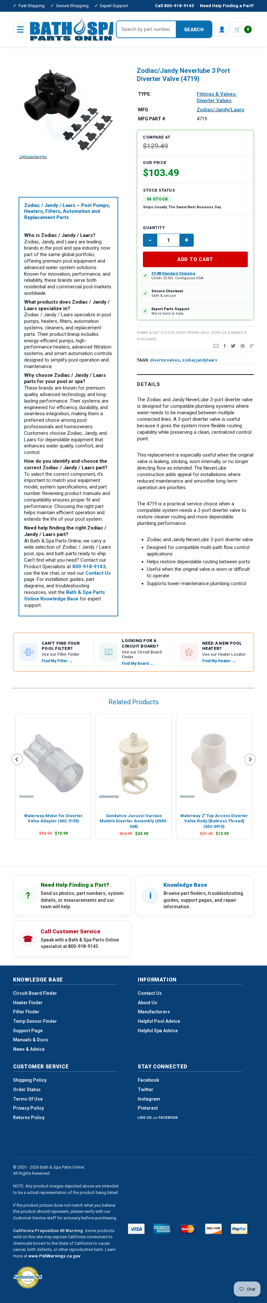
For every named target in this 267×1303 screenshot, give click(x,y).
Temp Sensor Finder (35, 1021)
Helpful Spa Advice (158, 1030)
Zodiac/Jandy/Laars (220, 110)
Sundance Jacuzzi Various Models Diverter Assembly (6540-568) (134, 821)
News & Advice (29, 1049)
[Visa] (136, 1229)
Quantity (154, 228)
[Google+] (252, 346)
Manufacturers (154, 1011)
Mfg (143, 109)
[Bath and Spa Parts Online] (74, 29)
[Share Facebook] (225, 346)
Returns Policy (29, 1117)
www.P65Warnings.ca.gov (54, 1256)
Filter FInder (26, 1011)
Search (194, 29)
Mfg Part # (151, 118)
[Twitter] (233, 346)
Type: (144, 94)
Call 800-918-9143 (174, 5)
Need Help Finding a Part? (227, 5)
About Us (147, 1002)
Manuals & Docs (30, 1039)
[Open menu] (20, 29)
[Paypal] (239, 1229)
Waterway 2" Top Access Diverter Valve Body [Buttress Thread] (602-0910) (214, 821)
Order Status (27, 1089)
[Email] (216, 346)
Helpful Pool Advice (159, 1021)
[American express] (162, 1229)
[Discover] (213, 1229)
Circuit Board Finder (35, 993)
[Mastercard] (187, 1229)
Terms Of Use (28, 1099)
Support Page (28, 1030)
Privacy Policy (28, 1108)
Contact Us (150, 993)
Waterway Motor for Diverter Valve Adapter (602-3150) (53, 818)
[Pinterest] (243, 346)
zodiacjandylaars (199, 360)
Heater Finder (28, 1002)
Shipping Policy (30, 1080)
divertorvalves (165, 360)
